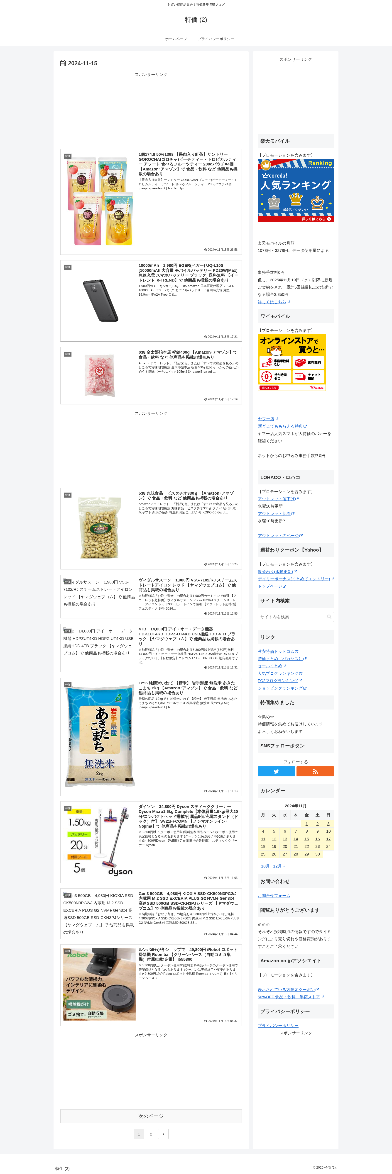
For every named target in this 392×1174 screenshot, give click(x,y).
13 (285, 839)
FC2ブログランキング (278, 680)
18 (263, 846)
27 (285, 854)
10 (328, 831)
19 (274, 846)
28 (296, 854)
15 (306, 839)
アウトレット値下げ (276, 499)
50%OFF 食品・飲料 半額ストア (289, 997)
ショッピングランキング (280, 688)
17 (328, 839)
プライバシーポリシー (278, 1025)
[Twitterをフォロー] (276, 771)
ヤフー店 (266, 419)
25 (263, 854)
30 (317, 854)
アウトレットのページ (278, 535)
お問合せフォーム (274, 895)
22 (306, 846)
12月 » (279, 866)
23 (317, 846)
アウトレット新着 (274, 513)
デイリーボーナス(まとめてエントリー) (294, 579)
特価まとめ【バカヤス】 (280, 658)
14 (296, 839)
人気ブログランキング (278, 673)
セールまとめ (270, 666)
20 (285, 846)
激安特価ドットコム (276, 651)
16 (317, 839)
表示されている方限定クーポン (286, 989)
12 (274, 839)
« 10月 (264, 866)
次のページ (151, 1116)
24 (328, 846)
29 (306, 854)
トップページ (270, 586)
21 (296, 846)
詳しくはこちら (272, 302)
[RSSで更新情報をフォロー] (315, 771)
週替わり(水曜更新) (275, 571)
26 (274, 854)
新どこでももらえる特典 (280, 426)
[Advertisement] (151, 110)
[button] (329, 616)
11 (263, 839)
